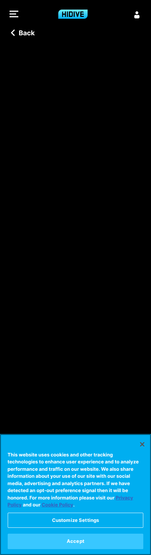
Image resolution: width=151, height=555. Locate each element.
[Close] (142, 444)
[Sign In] (137, 15)
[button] (14, 15)
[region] (75, 494)
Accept (75, 541)
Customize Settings (75, 520)
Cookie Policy (57, 505)
